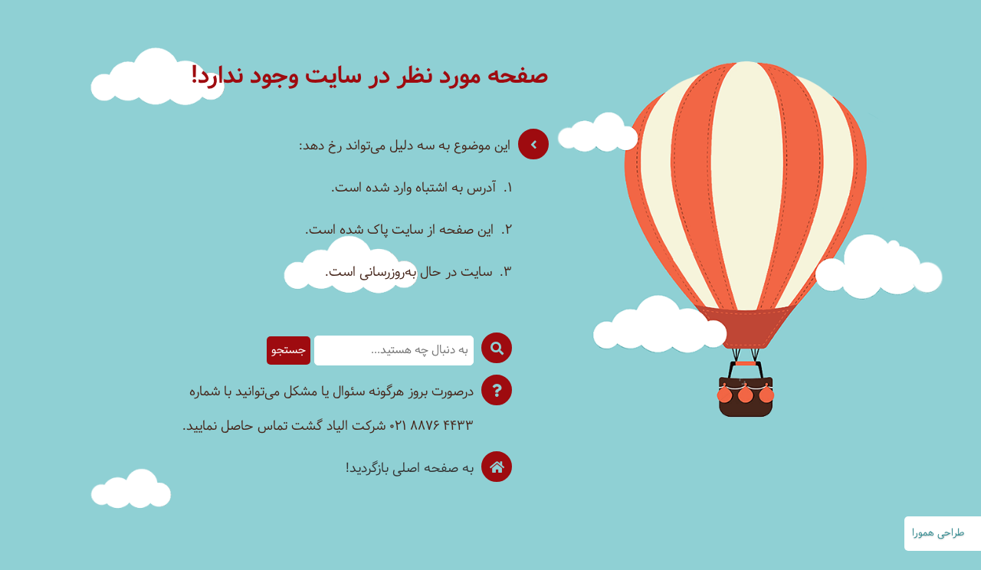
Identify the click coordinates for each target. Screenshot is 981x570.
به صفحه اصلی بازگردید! (410, 468)
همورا (923, 533)
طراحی (950, 533)
